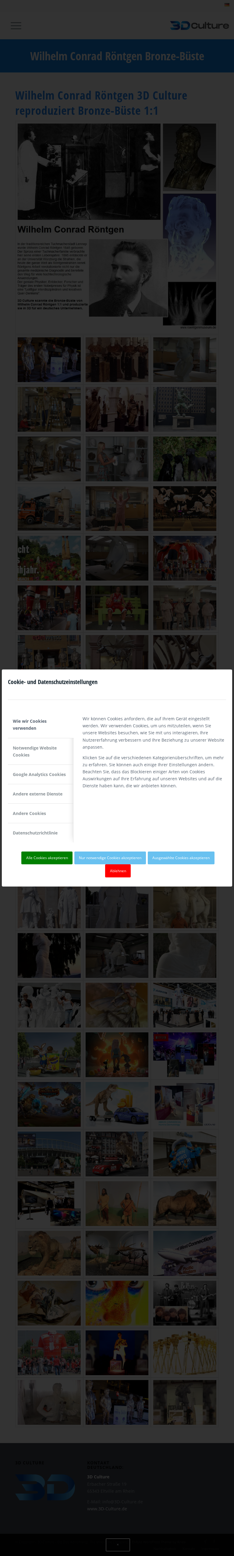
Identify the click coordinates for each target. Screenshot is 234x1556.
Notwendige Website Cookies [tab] (35, 751)
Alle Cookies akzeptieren (47, 857)
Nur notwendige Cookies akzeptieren (110, 857)
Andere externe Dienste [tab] (37, 794)
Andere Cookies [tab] (29, 813)
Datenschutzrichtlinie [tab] (35, 833)
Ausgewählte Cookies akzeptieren (181, 857)
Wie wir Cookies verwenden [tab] (30, 724)
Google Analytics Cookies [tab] (39, 774)
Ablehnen (118, 870)
